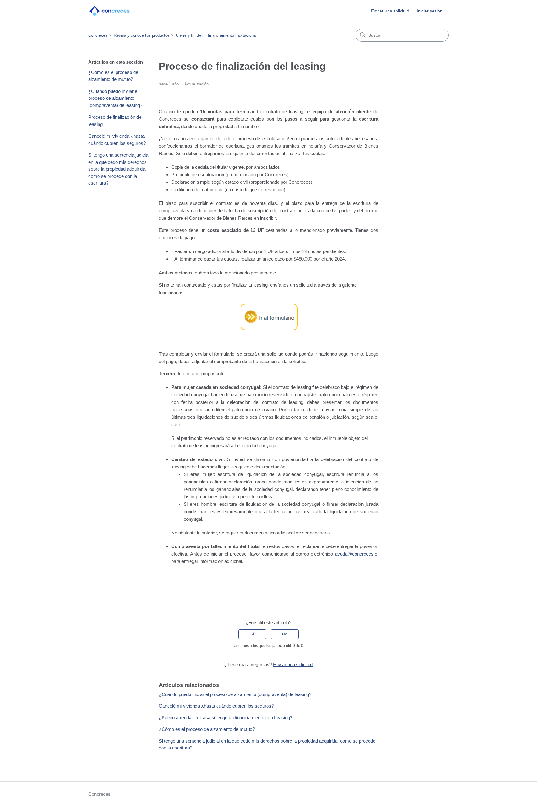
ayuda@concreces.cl (356, 553)
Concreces (98, 35)
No (284, 634)
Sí (252, 634)
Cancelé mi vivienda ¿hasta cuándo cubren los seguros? (117, 139)
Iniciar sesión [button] (430, 10)
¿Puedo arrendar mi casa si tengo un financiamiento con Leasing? (225, 717)
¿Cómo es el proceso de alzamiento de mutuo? (113, 76)
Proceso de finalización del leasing (115, 120)
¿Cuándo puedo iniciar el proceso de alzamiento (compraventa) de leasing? (115, 98)
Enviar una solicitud (390, 10)
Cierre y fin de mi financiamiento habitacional (216, 35)
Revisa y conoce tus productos (142, 35)
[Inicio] (109, 11)
